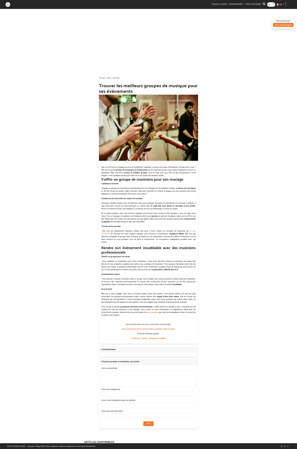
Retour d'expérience (68, 446)
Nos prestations (129, 329)
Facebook (135, 338)
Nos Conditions (52, 446)
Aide (43, 446)
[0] (288, 4)
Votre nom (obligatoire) (110, 389)
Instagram (153, 338)
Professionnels (235, 4)
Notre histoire (143, 329)
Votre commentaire (109, 368)
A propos (30, 446)
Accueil (102, 78)
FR (280, 4)
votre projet (152, 312)
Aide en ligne (169, 329)
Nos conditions (156, 329)
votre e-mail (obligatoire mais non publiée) (118, 400)
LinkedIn (162, 338)
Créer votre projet (253, 4)
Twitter (144, 338)
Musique (116, 78)
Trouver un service (219, 4)
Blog (109, 78)
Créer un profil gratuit (283, 24)
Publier (148, 423)
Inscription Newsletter (86, 446)
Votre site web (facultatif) (112, 411)
